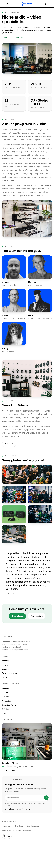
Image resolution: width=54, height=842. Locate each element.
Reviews (5, 697)
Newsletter (6, 701)
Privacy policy (7, 826)
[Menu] (3, 4)
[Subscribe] (46, 797)
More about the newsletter (16, 809)
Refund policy (19, 826)
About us (5, 688)
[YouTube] (9, 836)
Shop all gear (17, 616)
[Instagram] (4, 836)
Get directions (8, 770)
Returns (5, 665)
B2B (4, 713)
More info (9, 444)
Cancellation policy (33, 826)
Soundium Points (9, 705)
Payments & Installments (12, 673)
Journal (5, 692)
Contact (5, 677)
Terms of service (8, 831)
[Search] (8, 3)
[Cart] (51, 3)
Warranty (5, 669)
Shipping (5, 661)
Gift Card (5, 709)
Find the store (36, 616)
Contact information (23, 831)
